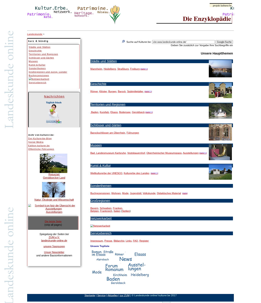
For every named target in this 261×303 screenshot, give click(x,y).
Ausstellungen (54, 211)
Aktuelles (113, 295)
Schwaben (106, 208)
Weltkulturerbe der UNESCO (106, 173)
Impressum (96, 240)
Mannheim (96, 68)
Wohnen (116, 193)
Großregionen (100, 200)
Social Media (35, 142)
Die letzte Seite (53, 221)
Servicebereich (37, 82)
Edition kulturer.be (39, 145)
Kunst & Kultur (37, 65)
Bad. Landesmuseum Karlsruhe (108, 153)
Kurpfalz (104, 112)
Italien (117, 211)
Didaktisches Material (169, 193)
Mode (125, 193)
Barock (122, 91)
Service (101, 295)
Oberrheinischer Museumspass (164, 153)
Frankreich (106, 211)
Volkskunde (149, 193)
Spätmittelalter (135, 91)
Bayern (94, 208)
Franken (117, 208)
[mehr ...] (144, 69)
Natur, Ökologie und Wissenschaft (54, 199)
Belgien (94, 211)
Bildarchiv (119, 240)
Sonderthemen (37, 68)
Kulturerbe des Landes (136, 173)
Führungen (133, 132)
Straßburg (123, 68)
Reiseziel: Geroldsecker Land (54, 176)
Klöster (103, 91)
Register (144, 240)
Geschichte (35, 50)
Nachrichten (54, 96)
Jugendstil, (136, 193)
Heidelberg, (110, 68)
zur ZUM (125, 295)
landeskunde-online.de (54, 240)
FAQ (135, 240)
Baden (94, 112)
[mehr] (184, 193)
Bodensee (124, 112)
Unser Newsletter (54, 252)
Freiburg (135, 68)
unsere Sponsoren (54, 246)
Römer (94, 91)
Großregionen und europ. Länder (48, 72)
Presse (108, 240)
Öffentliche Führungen (41, 149)
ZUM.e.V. (54, 237)
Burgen (112, 91)
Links (129, 240)
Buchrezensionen (39, 75)
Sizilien (126, 211)
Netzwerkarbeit (101, 218)
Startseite (90, 295)
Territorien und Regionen (43, 54)
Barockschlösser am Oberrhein (107, 132)
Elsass (114, 112)
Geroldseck (138, 112)
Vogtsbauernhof (136, 153)
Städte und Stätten (39, 47)
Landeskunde (34, 34)
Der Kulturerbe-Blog (40, 138)
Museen (33, 61)
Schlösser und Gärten (41, 58)
